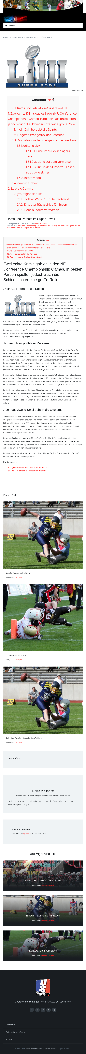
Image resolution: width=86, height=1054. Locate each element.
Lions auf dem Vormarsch (49, 162)
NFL (22, 228)
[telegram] (54, 1010)
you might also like (27, 194)
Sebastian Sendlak (40, 224)
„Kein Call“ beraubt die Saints (34, 129)
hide (50, 100)
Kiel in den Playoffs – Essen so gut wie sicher (24, 738)
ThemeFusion (50, 1049)
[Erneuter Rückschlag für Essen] (43, 503)
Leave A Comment (22, 188)
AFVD (17, 577)
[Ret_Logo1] (15, 16)
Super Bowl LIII (38, 228)
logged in (27, 833)
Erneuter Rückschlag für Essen (42, 204)
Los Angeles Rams (57, 226)
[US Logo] (43, 980)
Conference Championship (26, 226)
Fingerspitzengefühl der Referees (38, 135)
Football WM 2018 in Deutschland (43, 199)
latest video (29, 178)
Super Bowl (28, 228)
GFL (21, 577)
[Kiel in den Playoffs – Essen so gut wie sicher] (43, 668)
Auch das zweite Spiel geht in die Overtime (44, 140)
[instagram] (43, 1010)
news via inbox (25, 183)
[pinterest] (48, 1010)
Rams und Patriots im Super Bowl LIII (39, 108)
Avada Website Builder (34, 1049)
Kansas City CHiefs (43, 226)
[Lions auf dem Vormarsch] (43, 585)
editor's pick (28, 146)
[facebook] (32, 1010)
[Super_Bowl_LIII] (36, 44)
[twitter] (37, 1010)
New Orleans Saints (13, 228)
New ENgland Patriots (72, 226)
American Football (47, 886)
